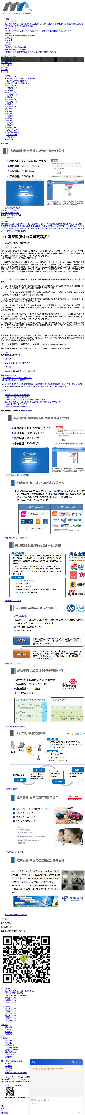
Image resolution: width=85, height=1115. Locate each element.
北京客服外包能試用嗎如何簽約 (17, 395)
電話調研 (10, 125)
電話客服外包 (10, 31)
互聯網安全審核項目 (9, 210)
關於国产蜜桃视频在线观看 (16, 50)
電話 (2, 1106)
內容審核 (8, 33)
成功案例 (8, 43)
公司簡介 (8, 52)
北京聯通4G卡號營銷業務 (11, 215)
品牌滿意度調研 (12, 130)
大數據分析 (10, 137)
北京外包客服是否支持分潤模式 (17, 397)
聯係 (2, 1110)
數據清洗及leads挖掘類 (10, 213)
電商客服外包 (10, 21)
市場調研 (4, 70)
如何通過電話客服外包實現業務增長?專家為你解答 (25, 399)
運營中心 (31, 52)
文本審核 (16, 36)
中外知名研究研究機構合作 (11, 208)
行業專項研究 (11, 128)
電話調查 (10, 123)
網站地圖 (4, 1081)
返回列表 (4, 352)
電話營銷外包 (55, 31)
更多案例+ (28, 411)
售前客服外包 (27, 26)
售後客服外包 (16, 26)
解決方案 (8, 40)
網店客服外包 (11, 86)
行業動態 (16, 47)
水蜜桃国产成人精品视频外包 (66, 24)
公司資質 (16, 52)
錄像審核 (23, 36)
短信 (2, 1108)
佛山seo (23, 1079)
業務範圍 (23, 52)
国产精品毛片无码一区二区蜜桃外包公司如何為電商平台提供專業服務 (32, 402)
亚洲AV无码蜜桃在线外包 (44, 24)
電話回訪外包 (21, 31)
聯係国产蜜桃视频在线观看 (46, 52)
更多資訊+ (12, 375)
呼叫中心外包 (10, 29)
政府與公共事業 (12, 132)
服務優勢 (8, 38)
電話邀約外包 (32, 31)
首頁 (7, 19)
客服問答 (23, 47)
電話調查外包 (66, 31)
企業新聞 (8, 47)
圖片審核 (8, 36)
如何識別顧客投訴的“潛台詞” (16, 404)
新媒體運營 (10, 139)
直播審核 (31, 36)
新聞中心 (8, 45)
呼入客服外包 (44, 31)
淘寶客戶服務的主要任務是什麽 (17, 406)
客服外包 (9, 231)
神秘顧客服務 (11, 135)
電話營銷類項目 (7, 217)
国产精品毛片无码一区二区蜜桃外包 (19, 24)
